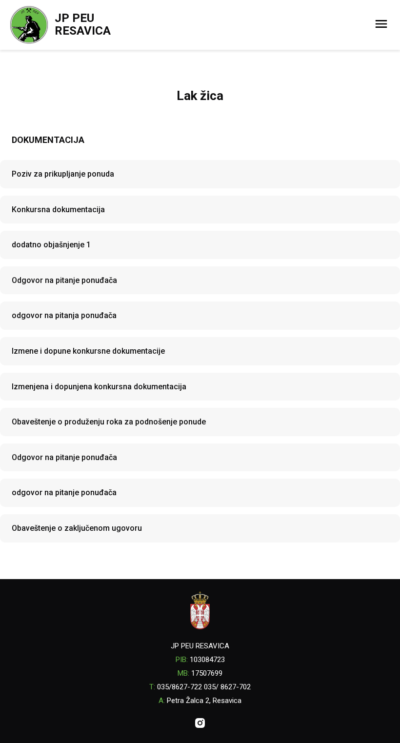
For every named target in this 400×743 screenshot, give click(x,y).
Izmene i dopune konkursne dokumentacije (88, 351)
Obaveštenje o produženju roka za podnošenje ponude (109, 421)
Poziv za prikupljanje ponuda (63, 174)
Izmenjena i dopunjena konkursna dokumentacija (99, 386)
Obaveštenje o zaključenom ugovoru (77, 528)
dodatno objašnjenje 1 (51, 244)
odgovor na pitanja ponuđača (64, 315)
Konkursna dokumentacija (58, 209)
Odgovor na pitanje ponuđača (64, 280)
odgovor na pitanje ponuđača (64, 492)
